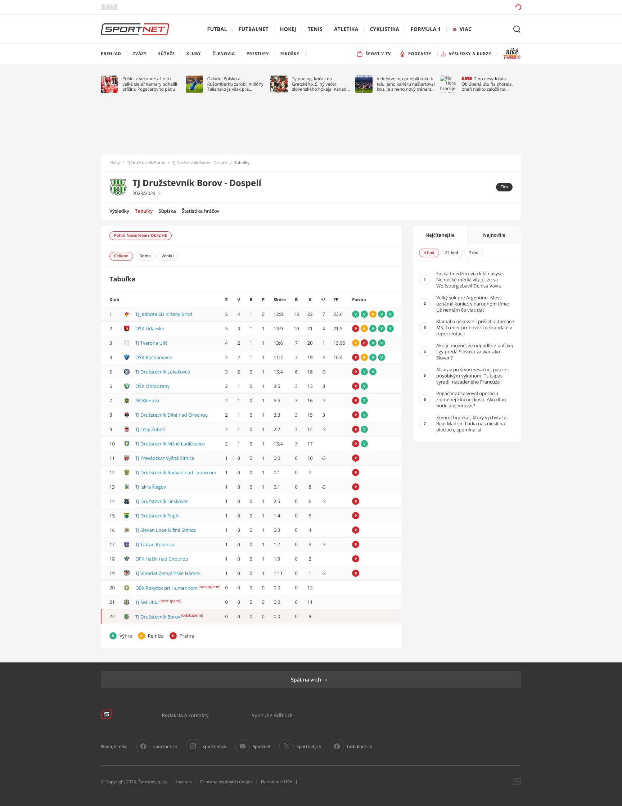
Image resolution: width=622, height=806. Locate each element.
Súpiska (167, 211)
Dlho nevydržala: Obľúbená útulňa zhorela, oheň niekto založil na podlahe (487, 84)
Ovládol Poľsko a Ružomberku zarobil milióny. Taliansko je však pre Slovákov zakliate (236, 84)
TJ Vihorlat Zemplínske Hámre (167, 573)
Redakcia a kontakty (185, 715)
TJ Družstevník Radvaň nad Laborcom (175, 472)
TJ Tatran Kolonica (155, 544)
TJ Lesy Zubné (150, 429)
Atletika (346, 29)
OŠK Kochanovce (153, 357)
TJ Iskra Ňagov (150, 487)
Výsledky (119, 211)
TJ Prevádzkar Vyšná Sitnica (164, 458)
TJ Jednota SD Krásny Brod (163, 314)
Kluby (114, 163)
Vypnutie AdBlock (272, 715)
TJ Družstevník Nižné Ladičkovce (170, 443)
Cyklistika (384, 29)
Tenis (315, 29)
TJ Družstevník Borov (146, 163)
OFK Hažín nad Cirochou (161, 559)
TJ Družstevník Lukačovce (162, 371)
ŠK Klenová (147, 400)
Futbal (217, 29)
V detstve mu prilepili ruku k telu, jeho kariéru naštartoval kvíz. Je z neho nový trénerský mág (406, 84)
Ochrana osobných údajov (226, 782)
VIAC (466, 29)
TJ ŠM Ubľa (146, 602)
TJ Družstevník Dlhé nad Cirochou (171, 415)
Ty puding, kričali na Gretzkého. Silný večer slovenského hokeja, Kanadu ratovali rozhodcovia (320, 84)
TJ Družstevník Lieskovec (161, 501)
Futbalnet (254, 29)
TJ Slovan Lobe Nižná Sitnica (165, 530)
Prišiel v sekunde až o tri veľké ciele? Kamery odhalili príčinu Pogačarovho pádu (149, 84)
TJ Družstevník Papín (157, 515)
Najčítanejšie (440, 235)
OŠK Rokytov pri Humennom (166, 588)
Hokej (288, 29)
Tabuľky (144, 211)
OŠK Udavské (149, 328)
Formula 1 (426, 29)
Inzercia (183, 782)
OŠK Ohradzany (152, 386)
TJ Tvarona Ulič (151, 343)
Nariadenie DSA (277, 782)
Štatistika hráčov (201, 211)
